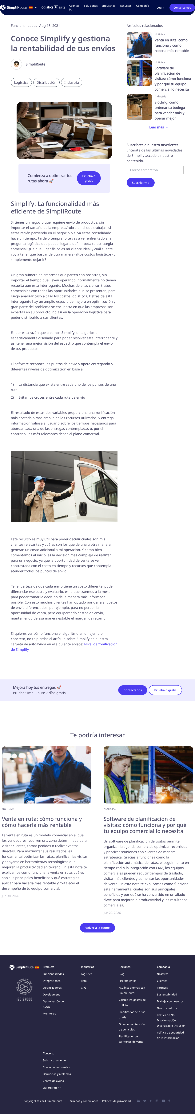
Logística (86, 974)
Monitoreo (49, 1013)
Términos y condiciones (83, 1101)
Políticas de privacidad (116, 1101)
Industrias (108, 5)
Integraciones (52, 981)
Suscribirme (140, 183)
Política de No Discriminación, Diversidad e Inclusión (171, 1020)
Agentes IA (74, 7)
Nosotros (162, 974)
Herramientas (127, 981)
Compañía (142, 5)
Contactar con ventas (56, 1067)
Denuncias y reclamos (57, 1074)
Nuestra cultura (167, 1008)
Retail (84, 981)
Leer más (156, 127)
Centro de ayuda (53, 1081)
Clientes (162, 981)
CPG (83, 987)
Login (160, 7)
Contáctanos (133, 690)
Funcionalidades (53, 974)
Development (51, 994)
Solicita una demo (54, 1060)
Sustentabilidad (167, 994)
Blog (122, 974)
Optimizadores (52, 987)
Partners (162, 987)
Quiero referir (52, 1087)
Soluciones (91, 5)
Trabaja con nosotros (170, 1001)
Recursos (126, 5)
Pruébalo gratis (88, 178)
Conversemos (182, 7)
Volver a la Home (97, 928)
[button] (91, 5)
